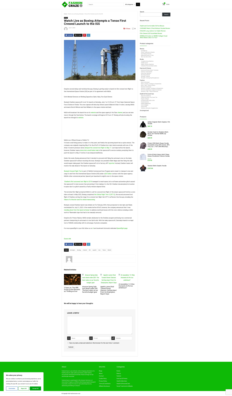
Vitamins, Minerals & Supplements (149, 108)
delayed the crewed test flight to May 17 (98, 148)
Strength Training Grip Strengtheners (150, 78)
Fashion (142, 80)
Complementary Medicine (147, 61)
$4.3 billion (108, 174)
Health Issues (144, 62)
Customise (12, 388)
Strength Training (145, 76)
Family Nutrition (145, 102)
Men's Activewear (145, 82)
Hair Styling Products (146, 53)
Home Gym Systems (146, 73)
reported (111, 163)
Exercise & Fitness (145, 68)
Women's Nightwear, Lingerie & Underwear (151, 90)
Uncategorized (144, 110)
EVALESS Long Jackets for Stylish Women (153, 31)
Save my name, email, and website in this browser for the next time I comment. (94, 343)
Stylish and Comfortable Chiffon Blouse (152, 26)
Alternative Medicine (146, 95)
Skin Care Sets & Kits (146, 57)
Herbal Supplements (146, 103)
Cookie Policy (103, 378)
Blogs (100, 371)
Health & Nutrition (122, 381)
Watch (109, 250)
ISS (90, 250)
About (100, 373)
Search (142, 12)
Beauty (142, 49)
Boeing (79, 250)
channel (120, 112)
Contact (101, 376)
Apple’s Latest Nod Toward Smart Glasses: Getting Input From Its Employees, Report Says (108, 290)
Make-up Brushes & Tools (147, 55)
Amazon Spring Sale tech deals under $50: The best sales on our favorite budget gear (90, 289)
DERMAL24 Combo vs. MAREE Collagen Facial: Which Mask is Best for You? (153, 36)
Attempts (72, 250)
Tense (104, 250)
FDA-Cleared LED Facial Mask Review (151, 33)
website (93, 112)
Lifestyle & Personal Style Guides (149, 65)
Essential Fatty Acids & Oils (148, 100)
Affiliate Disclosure (104, 386)
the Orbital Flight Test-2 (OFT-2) (104, 194)
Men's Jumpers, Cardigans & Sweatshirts (151, 83)
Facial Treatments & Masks (148, 52)
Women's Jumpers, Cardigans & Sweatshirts (152, 88)
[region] (24, 382)
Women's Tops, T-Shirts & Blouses (149, 91)
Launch (94, 250)
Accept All (35, 388)
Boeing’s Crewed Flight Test (73, 171)
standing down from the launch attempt (76, 210)
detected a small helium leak (89, 150)
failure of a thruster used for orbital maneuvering (79, 199)
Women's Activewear (146, 86)
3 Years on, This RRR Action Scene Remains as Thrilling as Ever (72, 289)
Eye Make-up (144, 50)
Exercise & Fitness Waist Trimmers (149, 70)
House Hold (144, 106)
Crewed (85, 250)
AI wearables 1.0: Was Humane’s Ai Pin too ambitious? (126, 286)
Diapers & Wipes (145, 99)
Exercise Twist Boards (146, 71)
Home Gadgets (144, 105)
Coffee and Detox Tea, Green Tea (149, 97)
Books (142, 59)
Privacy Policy (103, 381)
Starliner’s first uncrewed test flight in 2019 (78, 181)
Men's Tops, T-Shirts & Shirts (148, 85)
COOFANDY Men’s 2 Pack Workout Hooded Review (155, 28)
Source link (67, 239)
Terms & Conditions (104, 383)
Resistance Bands (145, 74)
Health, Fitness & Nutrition (147, 64)
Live (99, 250)
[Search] (138, 4)
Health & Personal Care (147, 94)
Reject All (24, 388)
